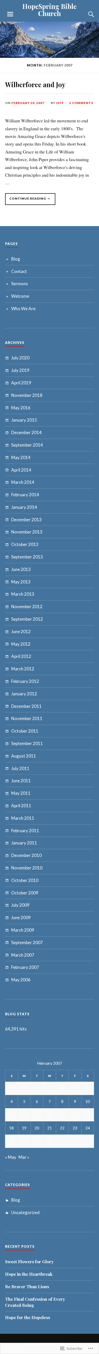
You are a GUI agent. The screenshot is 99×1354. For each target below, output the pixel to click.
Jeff (60, 103)
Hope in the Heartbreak (29, 1274)
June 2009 (21, 917)
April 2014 (21, 470)
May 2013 (20, 581)
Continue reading (26, 200)
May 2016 (20, 407)
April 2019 (21, 382)
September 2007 (27, 942)
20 (37, 1128)
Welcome (20, 296)
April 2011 (21, 805)
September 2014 (27, 445)
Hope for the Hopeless (27, 1317)
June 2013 (21, 569)
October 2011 (24, 731)
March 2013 (22, 594)
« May (10, 1157)
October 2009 (24, 892)
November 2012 (26, 606)
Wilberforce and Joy (35, 84)
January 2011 (24, 842)
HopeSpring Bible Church (49, 10)
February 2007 (25, 967)
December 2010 (26, 855)
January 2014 (24, 507)
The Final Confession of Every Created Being (35, 1302)
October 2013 (24, 544)
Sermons (19, 283)
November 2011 (26, 718)
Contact (19, 271)
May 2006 (20, 979)
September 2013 (27, 556)
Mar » (24, 1157)
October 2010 (24, 880)
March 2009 (22, 930)
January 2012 (24, 693)
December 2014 (26, 432)
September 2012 (27, 619)
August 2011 (23, 756)
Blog (15, 259)
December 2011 (26, 706)
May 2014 (20, 457)
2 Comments (81, 103)
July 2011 (20, 768)
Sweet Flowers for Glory (29, 1261)
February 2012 (25, 681)
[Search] (86, 14)
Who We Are (23, 308)
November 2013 (26, 532)
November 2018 (26, 395)
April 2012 (21, 656)
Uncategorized (25, 1212)
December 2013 (26, 519)
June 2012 (21, 631)
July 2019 (20, 370)
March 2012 (22, 668)
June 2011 (21, 780)
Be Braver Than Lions (27, 1286)
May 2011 (20, 793)
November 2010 (26, 867)
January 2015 (24, 420)
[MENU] (10, 14)
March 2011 (22, 818)
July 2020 (20, 357)
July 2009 (20, 905)
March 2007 (22, 955)
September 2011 (27, 743)
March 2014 (22, 482)
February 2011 (25, 830)
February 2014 (25, 494)
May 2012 (20, 644)
